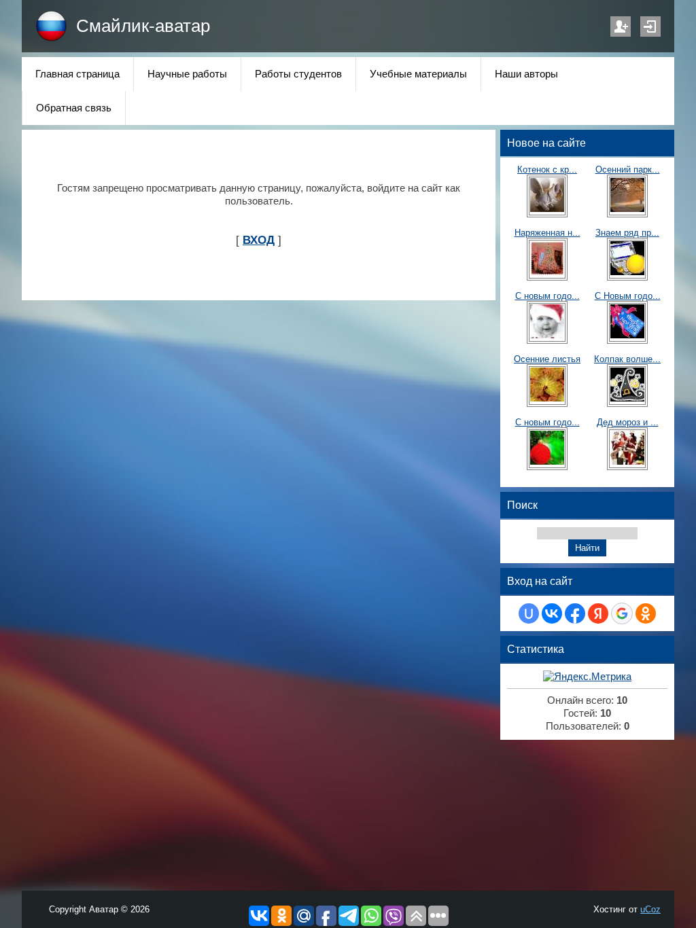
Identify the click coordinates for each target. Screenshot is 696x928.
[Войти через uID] (529, 613)
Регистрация (620, 26)
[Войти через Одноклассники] (646, 613)
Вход (650, 26)
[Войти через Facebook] (575, 613)
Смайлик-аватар (143, 26)
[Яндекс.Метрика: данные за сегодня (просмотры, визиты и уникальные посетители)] (587, 677)
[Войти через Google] (622, 613)
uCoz (650, 909)
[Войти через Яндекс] (598, 613)
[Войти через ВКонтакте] (552, 613)
